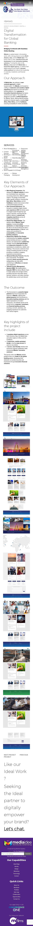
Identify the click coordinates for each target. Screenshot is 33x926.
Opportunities (16, 897)
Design (16, 869)
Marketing (16, 871)
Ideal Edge (17, 864)
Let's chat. (14, 829)
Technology (16, 873)
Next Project (10, 755)
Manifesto (16, 887)
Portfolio (16, 890)
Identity (17, 866)
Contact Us (16, 899)
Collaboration (16, 894)
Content (16, 876)
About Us (16, 885)
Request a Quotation (17, 5)
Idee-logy (16, 892)
